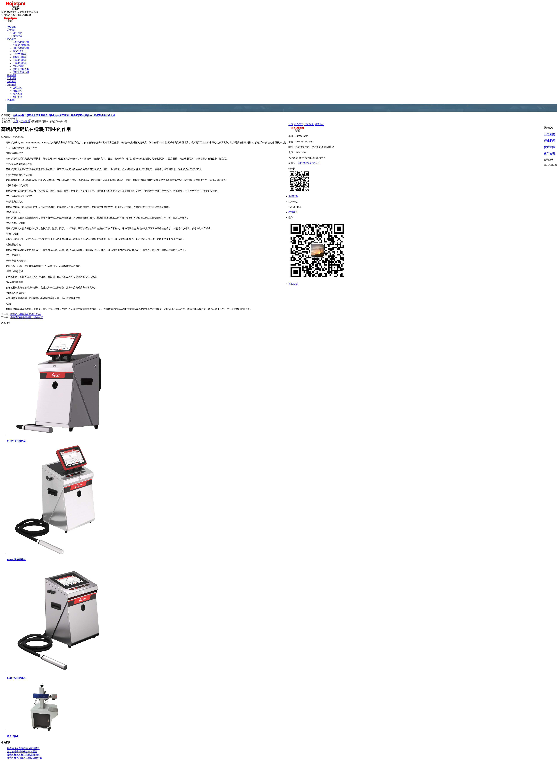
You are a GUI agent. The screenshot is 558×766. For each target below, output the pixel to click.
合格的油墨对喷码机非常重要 (28, 115)
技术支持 (549, 147)
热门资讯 (549, 153)
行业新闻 (25, 121)
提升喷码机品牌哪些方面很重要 (23, 748)
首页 (15, 121)
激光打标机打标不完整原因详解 (23, 754)
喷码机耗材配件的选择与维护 (25, 314)
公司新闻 (549, 134)
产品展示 (298, 124)
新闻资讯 (309, 124)
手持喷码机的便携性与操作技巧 (26, 317)
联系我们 (319, 124)
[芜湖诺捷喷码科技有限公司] (15, 9)
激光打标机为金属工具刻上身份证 (60, 115)
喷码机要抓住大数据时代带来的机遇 (96, 115)
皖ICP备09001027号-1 (309, 163)
